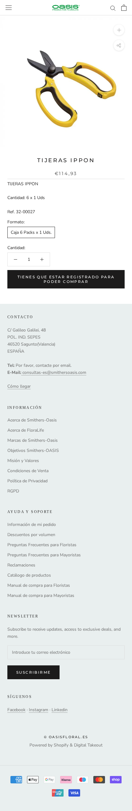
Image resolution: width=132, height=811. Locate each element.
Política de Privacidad (27, 481)
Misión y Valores (23, 461)
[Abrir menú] (9, 8)
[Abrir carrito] (123, 8)
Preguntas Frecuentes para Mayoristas (44, 555)
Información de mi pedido (31, 524)
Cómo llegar (19, 386)
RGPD (13, 491)
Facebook (16, 710)
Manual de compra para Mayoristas (40, 595)
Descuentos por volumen (31, 535)
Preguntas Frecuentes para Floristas (41, 545)
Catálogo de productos (29, 575)
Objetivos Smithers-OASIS (33, 450)
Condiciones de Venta (28, 471)
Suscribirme (33, 672)
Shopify (61, 745)
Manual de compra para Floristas (38, 585)
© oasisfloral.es (66, 737)
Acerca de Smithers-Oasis (32, 420)
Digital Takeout (88, 745)
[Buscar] (113, 7)
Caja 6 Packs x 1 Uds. (31, 232)
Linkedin (60, 710)
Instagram (38, 710)
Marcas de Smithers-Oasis (32, 440)
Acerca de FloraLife (25, 430)
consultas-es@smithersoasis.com (54, 372)
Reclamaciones (21, 565)
